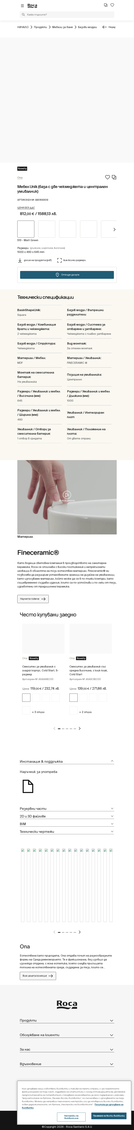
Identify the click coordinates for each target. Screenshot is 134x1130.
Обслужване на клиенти (39, 1035)
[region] (74, 1103)
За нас (25, 1049)
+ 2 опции (85, 712)
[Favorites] (112, 5)
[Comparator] (106, 5)
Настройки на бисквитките (71, 1117)
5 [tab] (75, 728)
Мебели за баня (62, 27)
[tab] (67, 761)
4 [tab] (71, 728)
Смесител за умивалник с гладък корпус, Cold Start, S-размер (40, 670)
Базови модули (87, 27)
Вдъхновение (30, 1064)
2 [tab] (63, 728)
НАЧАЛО (23, 27)
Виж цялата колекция (35, 975)
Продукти (40, 27)
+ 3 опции (38, 712)
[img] (26, 698)
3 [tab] (67, 728)
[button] (23, 15)
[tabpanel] (43, 673)
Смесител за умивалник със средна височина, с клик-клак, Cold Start (88, 670)
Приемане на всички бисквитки (109, 1116)
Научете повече (29, 599)
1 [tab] (59, 728)
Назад (112, 27)
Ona (24, 658)
